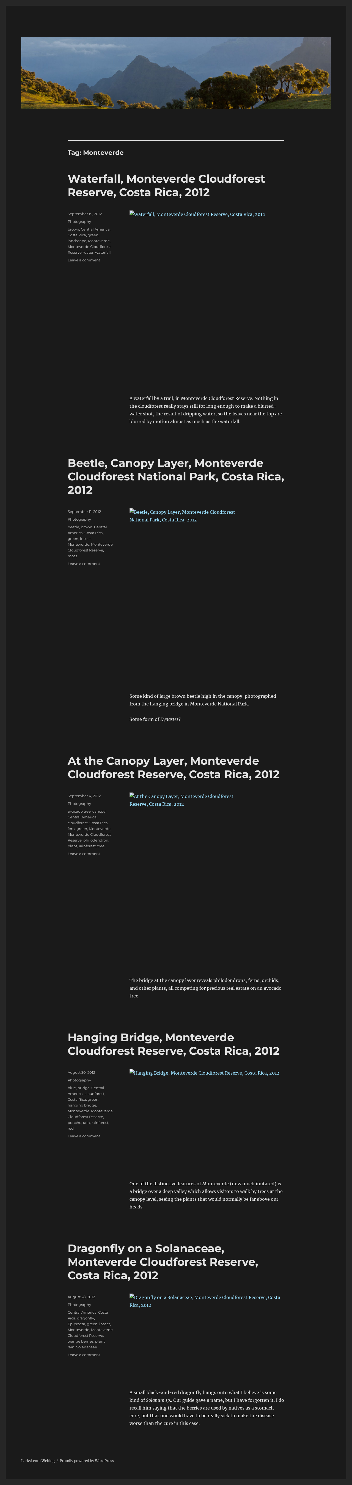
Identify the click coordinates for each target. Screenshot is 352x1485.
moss (72, 556)
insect (85, 538)
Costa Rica (77, 235)
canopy (99, 811)
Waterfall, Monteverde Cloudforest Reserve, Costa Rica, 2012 (166, 185)
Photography (79, 221)
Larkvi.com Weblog (38, 1461)
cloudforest (78, 823)
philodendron (95, 840)
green (93, 235)
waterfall (103, 252)
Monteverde (99, 241)
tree (101, 846)
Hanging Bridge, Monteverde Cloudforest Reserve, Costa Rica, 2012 (174, 1043)
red (71, 1128)
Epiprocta (76, 1324)
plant (72, 846)
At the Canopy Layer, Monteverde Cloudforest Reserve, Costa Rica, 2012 (174, 767)
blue (72, 1088)
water (88, 252)
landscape (77, 241)
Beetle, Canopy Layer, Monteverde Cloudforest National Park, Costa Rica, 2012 (176, 476)
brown (73, 229)
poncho (74, 1122)
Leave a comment (84, 260)
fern (71, 828)
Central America (95, 229)
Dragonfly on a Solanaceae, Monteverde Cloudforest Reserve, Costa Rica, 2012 (163, 1261)
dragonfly (85, 1318)
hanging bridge (82, 1105)
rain (86, 1122)
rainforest (87, 846)
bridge (84, 1088)
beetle (73, 527)
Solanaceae (86, 1347)
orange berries (81, 1341)
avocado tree (79, 811)
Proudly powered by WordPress (87, 1461)
